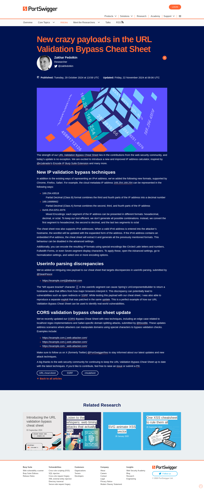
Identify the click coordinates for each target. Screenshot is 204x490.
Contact (103, 476)
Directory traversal (56, 481)
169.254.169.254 (123, 182)
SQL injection (54, 473)
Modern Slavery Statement (111, 484)
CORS (71, 318)
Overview (27, 22)
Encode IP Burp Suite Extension (71, 163)
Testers (78, 473)
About (102, 471)
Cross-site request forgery (59, 476)
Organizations (80, 471)
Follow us (167, 473)
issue (119, 366)
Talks (108, 22)
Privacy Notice (106, 481)
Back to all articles (51, 378)
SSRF (84, 295)
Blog (128, 473)
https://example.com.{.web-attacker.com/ (64, 337)
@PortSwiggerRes (98, 352)
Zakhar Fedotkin (65, 57)
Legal (102, 479)
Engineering (131, 479)
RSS (118, 22)
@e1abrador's (44, 163)
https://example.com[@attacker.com (62, 280)
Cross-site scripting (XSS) (59, 471)
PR (138, 366)
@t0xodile (142, 323)
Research (130, 476)
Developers (79, 476)
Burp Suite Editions (30, 473)
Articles (64, 22)
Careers (103, 473)
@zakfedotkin (65, 66)
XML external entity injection (60, 479)
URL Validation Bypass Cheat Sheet (78, 155)
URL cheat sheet (47, 373)
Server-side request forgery (59, 484)
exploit (64, 299)
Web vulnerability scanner (33, 471)
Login (175, 7)
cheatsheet (90, 373)
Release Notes (29, 476)
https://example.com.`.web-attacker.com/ (64, 346)
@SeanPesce (44, 274)
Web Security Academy (135, 471)
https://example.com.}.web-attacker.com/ (64, 342)
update (106, 299)
